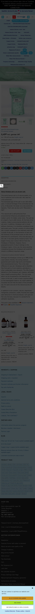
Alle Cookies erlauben (17, 598)
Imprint (27, 611)
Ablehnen (17, 603)
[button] (32, 588)
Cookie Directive (10, 611)
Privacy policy (20, 611)
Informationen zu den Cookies (17, 607)
